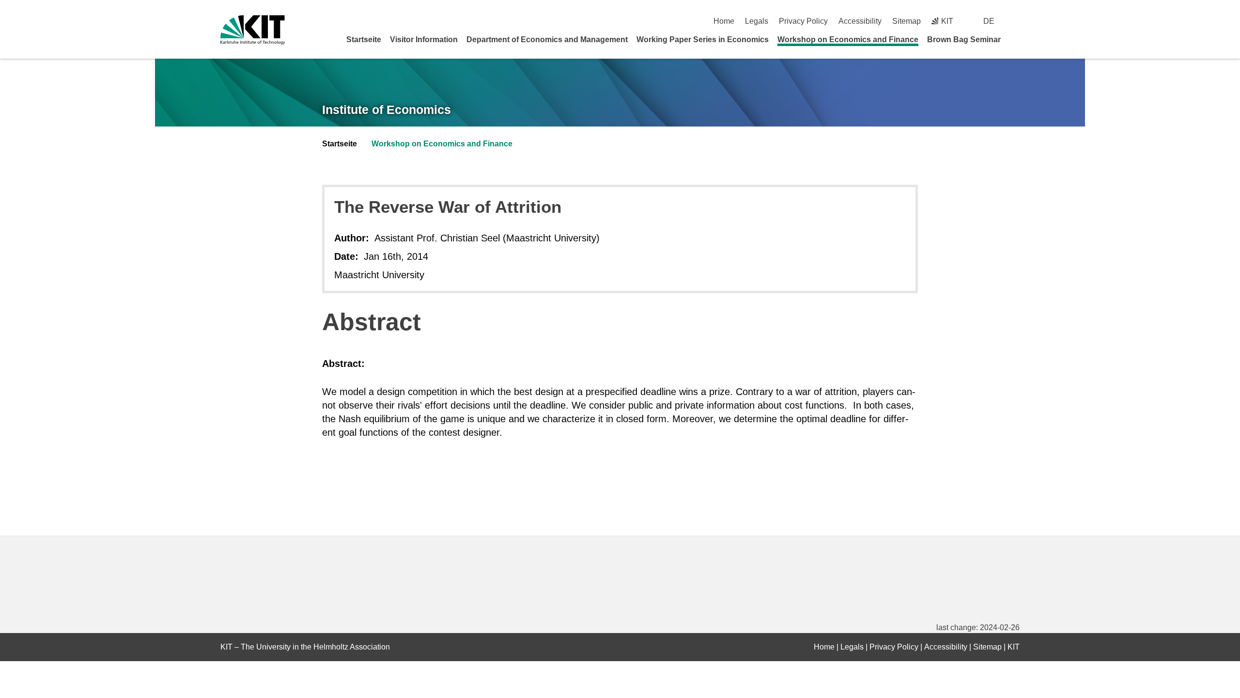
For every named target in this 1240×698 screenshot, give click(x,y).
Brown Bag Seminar (964, 39)
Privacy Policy (803, 21)
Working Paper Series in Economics (702, 39)
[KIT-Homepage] (252, 30)
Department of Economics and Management (547, 39)
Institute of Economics (386, 109)
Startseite (363, 39)
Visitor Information (424, 39)
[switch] (1016, 21)
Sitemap (906, 21)
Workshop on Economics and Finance (847, 39)
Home (723, 21)
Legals (756, 21)
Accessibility (860, 21)
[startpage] (1016, 39)
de (988, 21)
